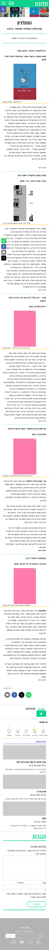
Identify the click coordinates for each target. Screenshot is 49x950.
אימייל (19, 882)
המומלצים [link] (27, 29)
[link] (3, 9)
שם (44, 882)
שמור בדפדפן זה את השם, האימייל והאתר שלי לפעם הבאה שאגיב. (26, 895)
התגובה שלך (40, 853)
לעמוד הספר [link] (42, 167)
